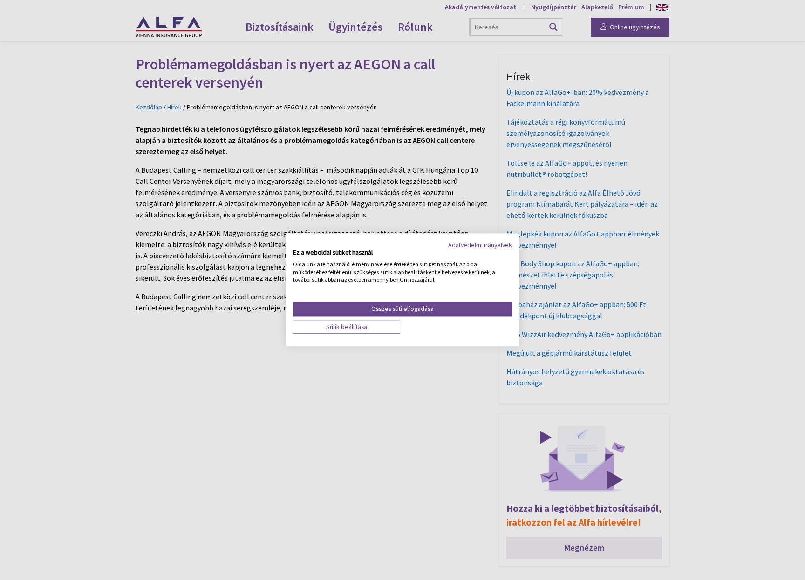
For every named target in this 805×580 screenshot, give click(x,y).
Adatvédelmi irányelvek (480, 245)
